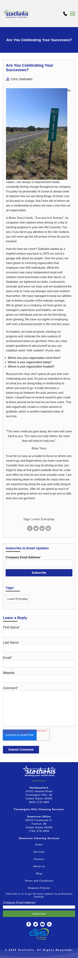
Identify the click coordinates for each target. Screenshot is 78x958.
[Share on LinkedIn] (42, 528)
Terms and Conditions (39, 880)
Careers (39, 859)
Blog (39, 873)
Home (39, 844)
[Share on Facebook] (29, 528)
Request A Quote (39, 887)
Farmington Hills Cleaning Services (39, 809)
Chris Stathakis (21, 79)
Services (39, 851)
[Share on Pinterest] (48, 528)
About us (39, 866)
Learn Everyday (43, 519)
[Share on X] (36, 528)
